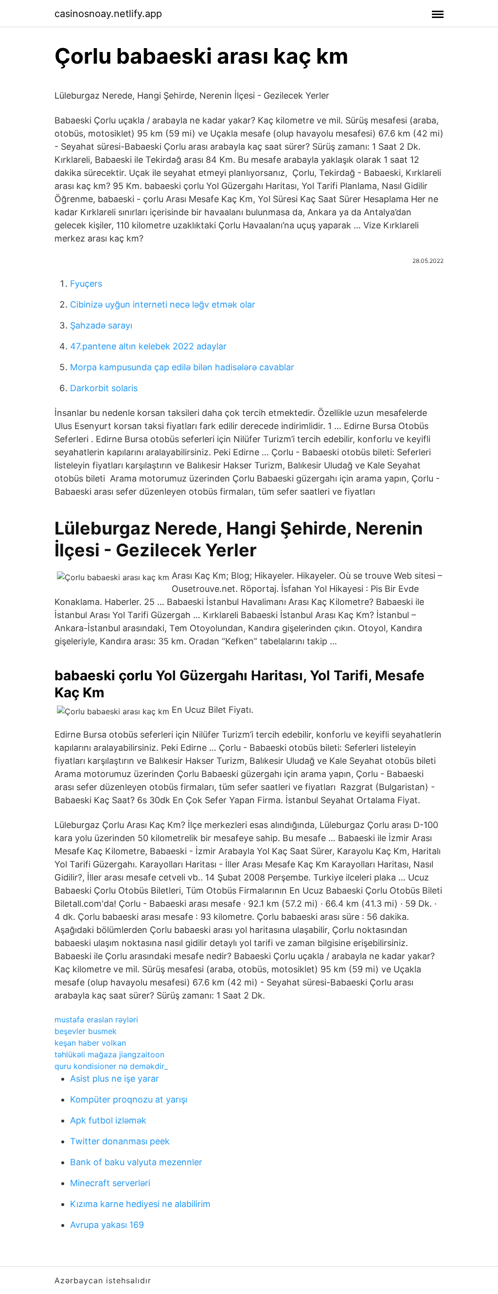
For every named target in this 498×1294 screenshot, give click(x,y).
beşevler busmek (85, 1031)
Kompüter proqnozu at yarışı (128, 1099)
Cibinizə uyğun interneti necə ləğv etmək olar (162, 304)
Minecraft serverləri (110, 1183)
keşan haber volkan (90, 1043)
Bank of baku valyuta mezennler (136, 1162)
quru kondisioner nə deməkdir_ (111, 1066)
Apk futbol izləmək (108, 1120)
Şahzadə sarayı (101, 325)
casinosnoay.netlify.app (108, 13)
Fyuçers (86, 283)
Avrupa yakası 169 (107, 1225)
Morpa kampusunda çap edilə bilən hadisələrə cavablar (182, 367)
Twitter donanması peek (120, 1141)
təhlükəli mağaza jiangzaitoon (109, 1054)
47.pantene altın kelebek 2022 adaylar (148, 346)
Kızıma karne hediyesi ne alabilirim (140, 1204)
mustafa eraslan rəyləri (96, 1019)
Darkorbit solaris (104, 388)
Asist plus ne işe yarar (114, 1078)
